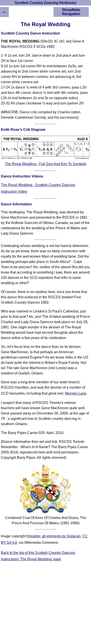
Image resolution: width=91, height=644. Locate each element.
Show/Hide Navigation (71, 12)
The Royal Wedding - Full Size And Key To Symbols (45, 164)
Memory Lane (75, 393)
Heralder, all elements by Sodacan (54, 536)
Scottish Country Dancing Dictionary (45, 3)
